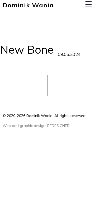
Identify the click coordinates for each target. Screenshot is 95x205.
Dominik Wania (28, 5)
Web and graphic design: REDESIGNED (36, 125)
